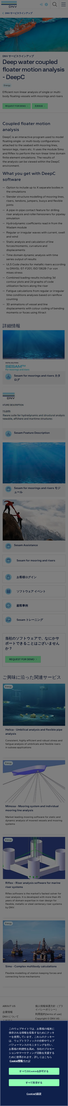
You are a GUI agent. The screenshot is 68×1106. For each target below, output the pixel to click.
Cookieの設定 (34, 1093)
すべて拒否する (34, 1082)
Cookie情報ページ (20, 1060)
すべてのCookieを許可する (34, 1071)
